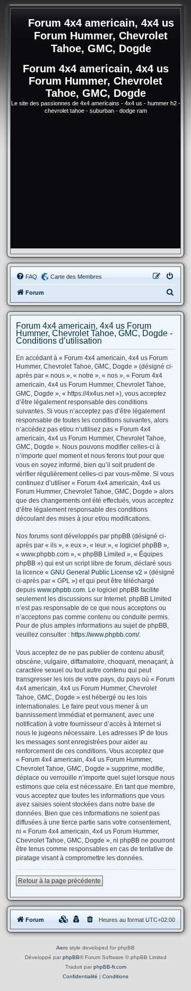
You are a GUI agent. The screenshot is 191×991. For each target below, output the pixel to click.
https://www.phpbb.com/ (105, 634)
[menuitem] (26, 276)
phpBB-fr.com (109, 967)
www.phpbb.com (61, 590)
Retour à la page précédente (59, 881)
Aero (62, 948)
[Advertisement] (95, 185)
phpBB (71, 957)
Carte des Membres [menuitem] (76, 276)
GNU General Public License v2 (96, 572)
